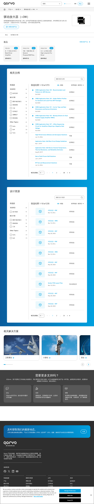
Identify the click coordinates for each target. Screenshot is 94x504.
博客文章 (28, 481)
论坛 (71, 483)
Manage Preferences (70, 490)
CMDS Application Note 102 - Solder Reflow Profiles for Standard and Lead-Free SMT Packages (50, 99)
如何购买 (72, 481)
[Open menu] (12, 9)
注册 (83, 431)
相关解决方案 (14, 35)
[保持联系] (5, 471)
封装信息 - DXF (52, 231)
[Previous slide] (82, 364)
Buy (80, 3)
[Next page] (67, 173)
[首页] (47, 444)
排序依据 (76, 85)
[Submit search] (82, 79)
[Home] (5, 9)
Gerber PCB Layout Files (55, 283)
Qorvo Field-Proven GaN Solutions (45, 156)
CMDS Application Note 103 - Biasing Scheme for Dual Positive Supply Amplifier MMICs (51, 116)
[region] (47, 495)
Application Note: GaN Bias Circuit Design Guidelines (51, 141)
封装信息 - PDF (52, 210)
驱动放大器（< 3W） (30, 9)
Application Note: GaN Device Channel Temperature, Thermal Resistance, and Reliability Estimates (51, 149)
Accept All (70, 500)
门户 (71, 486)
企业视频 (50, 486)
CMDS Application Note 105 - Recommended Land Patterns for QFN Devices (50, 91)
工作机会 (50, 483)
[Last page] (69, 173)
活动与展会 (29, 483)
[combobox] (51, 4)
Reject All (70, 495)
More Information (38, 496)
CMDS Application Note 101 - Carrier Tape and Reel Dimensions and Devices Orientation (50, 108)
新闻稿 (28, 486)
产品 (9, 9)
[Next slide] (88, 364)
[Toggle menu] (88, 3)
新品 (6, 35)
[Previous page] (49, 173)
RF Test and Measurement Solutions (46, 163)
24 (64, 315)
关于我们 (50, 481)
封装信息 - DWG (53, 221)
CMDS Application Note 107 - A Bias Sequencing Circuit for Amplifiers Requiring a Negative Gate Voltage (49, 126)
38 (64, 173)
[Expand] (26, 93)
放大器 (17, 9)
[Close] (91, 495)
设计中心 (6, 486)
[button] (41, 173)
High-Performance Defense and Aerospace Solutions (51, 135)
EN (75, 3)
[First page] (47, 173)
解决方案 (6, 483)
